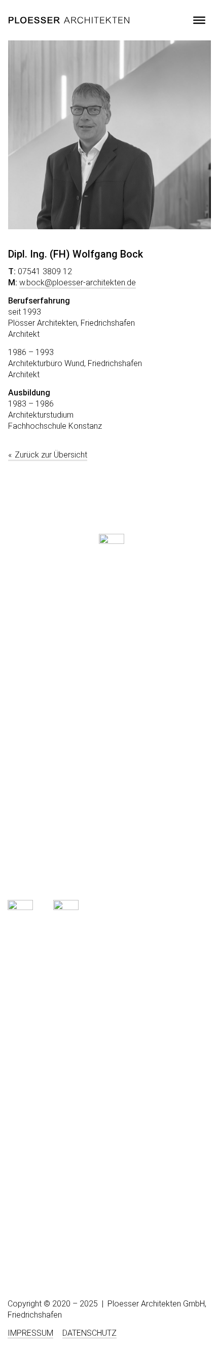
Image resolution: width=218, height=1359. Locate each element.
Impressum (30, 1333)
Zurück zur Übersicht (51, 455)
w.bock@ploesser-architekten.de (77, 282)
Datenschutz (89, 1333)
